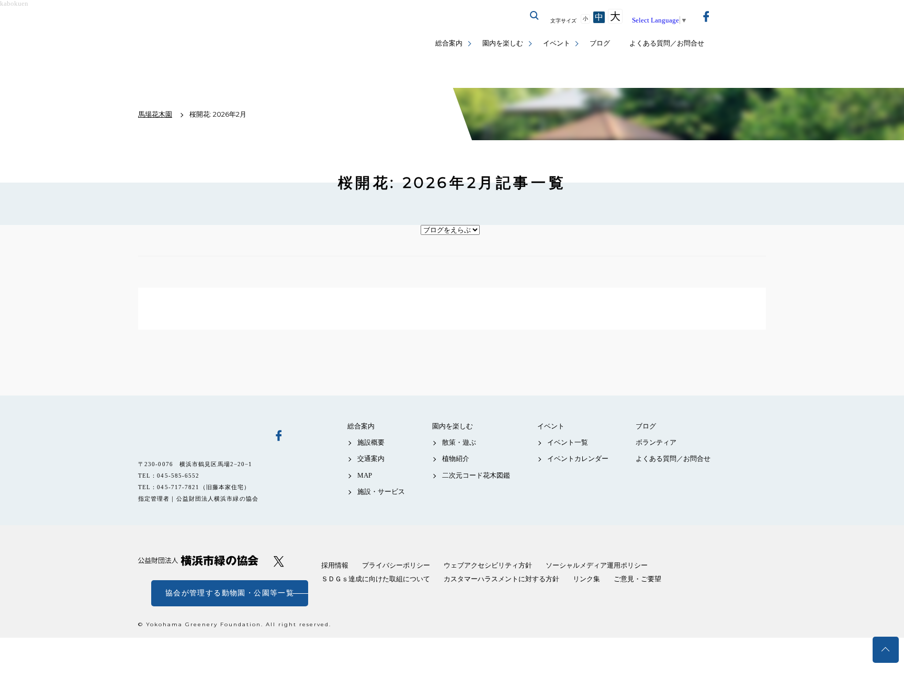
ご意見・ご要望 (637, 579)
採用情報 (334, 565)
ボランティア (656, 442)
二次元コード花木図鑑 (476, 475)
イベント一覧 (567, 442)
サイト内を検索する (535, 16)
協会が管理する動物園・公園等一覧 (229, 593)
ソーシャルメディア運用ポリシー (597, 565)
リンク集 (586, 579)
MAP (364, 475)
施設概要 (371, 442)
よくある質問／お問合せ (666, 43)
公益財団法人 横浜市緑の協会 (198, 560)
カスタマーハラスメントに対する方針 (501, 579)
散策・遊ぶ (459, 442)
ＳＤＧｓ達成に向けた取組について (375, 579)
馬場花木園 (198, 435)
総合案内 (448, 43)
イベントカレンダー (577, 458)
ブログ (600, 43)
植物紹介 (455, 458)
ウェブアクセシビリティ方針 (488, 565)
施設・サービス (381, 491)
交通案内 (371, 458)
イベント (556, 43)
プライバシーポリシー (396, 565)
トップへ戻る (886, 650)
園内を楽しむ (502, 43)
